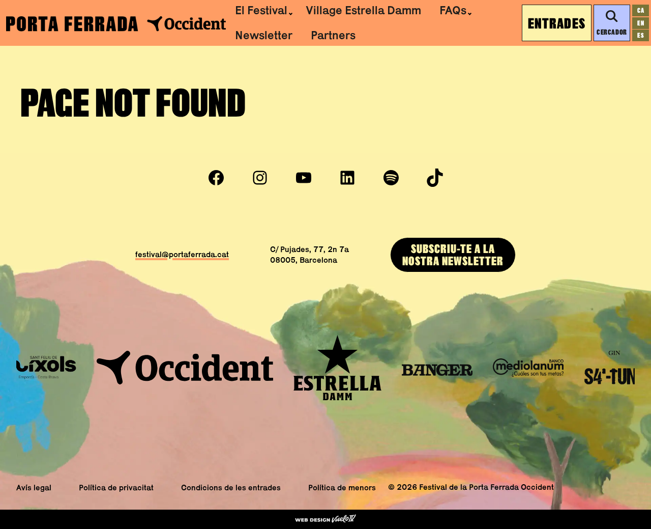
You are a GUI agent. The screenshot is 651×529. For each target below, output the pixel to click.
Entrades (556, 23)
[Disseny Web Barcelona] (325, 519)
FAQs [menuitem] (452, 10)
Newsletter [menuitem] (263, 35)
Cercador (612, 32)
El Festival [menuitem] (261, 10)
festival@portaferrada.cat (182, 254)
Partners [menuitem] (333, 35)
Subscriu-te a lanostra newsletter (453, 254)
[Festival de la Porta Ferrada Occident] (116, 23)
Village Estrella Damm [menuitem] (363, 10)
